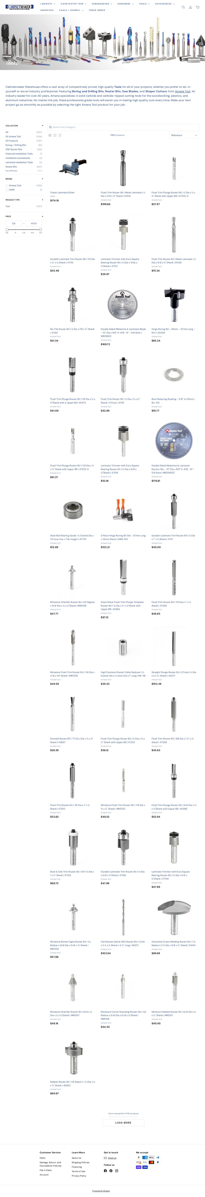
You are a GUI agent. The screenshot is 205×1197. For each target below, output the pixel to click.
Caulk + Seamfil (70, 10)
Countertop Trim (72, 4)
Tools (143, 4)
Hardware (124, 4)
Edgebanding (101, 4)
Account (44, 1174)
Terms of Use (78, 1171)
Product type (13, 200)
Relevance (176, 135)
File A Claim (46, 1170)
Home (8, 56)
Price (8, 216)
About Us (76, 1158)
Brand (9, 179)
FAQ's (42, 1158)
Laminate (46, 4)
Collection (12, 125)
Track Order (97, 10)
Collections (19, 56)
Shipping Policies (81, 1162)
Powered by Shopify (101, 1191)
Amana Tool (182, 91)
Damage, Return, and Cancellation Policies (50, 1164)
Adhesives (47, 10)
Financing (77, 1167)
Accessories (164, 4)
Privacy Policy (79, 1175)
